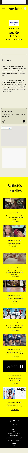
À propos (14, 424)
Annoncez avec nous (14, 433)
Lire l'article (15, 221)
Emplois (14, 429)
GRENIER (14, 443)
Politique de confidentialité (14, 438)
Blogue (14, 427)
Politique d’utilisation (14, 440)
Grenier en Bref (14, 435)
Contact (14, 431)
